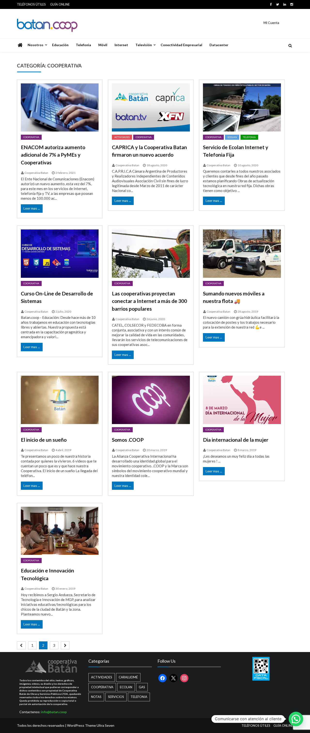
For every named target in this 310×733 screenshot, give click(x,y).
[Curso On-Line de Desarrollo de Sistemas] (60, 253)
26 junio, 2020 (156, 319)
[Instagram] (291, 4)
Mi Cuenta (271, 23)
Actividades (122, 137)
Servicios (116, 697)
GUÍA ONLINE (60, 4)
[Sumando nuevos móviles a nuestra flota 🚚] (242, 253)
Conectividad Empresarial (181, 45)
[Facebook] (271, 4)
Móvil (102, 45)
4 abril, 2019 (63, 450)
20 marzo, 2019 (157, 450)
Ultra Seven (105, 725)
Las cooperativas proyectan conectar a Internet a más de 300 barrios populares (149, 301)
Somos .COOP (128, 440)
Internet (121, 45)
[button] (296, 719)
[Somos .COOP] (151, 400)
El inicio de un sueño (44, 440)
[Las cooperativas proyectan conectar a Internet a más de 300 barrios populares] (151, 253)
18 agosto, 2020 (157, 165)
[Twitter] (277, 4)
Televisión (143, 45)
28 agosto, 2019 (248, 311)
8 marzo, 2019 (247, 450)
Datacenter (218, 45)
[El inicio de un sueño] (60, 400)
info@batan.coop (54, 712)
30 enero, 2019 (65, 588)
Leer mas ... (31, 208)
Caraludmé (128, 677)
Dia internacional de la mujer (235, 440)
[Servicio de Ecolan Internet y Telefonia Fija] (242, 107)
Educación (60, 45)
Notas (96, 697)
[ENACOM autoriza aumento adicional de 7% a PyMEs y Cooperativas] (60, 107)
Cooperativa (31, 137)
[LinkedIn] (284, 4)
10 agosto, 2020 (248, 165)
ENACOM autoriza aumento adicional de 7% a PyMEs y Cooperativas (53, 154)
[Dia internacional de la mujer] (242, 400)
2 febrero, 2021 (65, 173)
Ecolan (232, 137)
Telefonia (83, 45)
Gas (142, 687)
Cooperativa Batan (36, 173)
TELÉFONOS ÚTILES (31, 4)
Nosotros (35, 45)
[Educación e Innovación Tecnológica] (60, 531)
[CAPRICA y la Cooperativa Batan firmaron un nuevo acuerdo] (151, 107)
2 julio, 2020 (63, 311)
